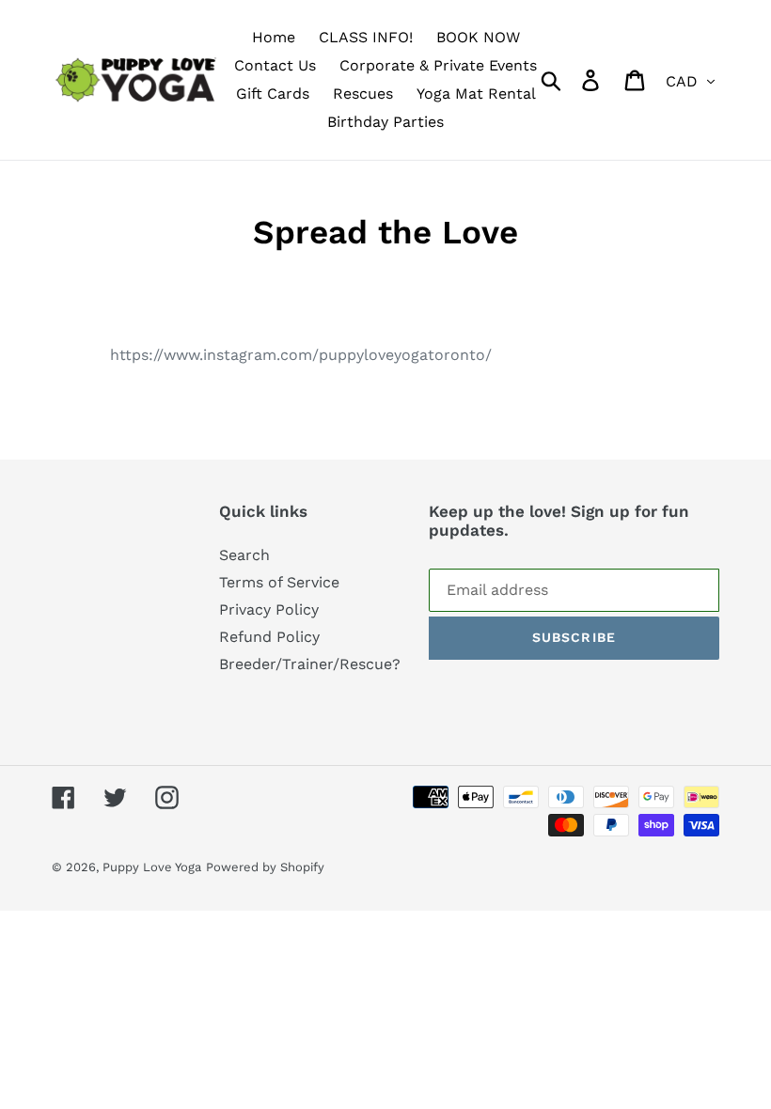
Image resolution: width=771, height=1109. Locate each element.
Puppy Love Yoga (151, 867)
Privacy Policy (269, 609)
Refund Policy (269, 637)
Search (244, 555)
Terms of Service (279, 582)
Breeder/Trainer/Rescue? (310, 664)
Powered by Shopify (265, 867)
